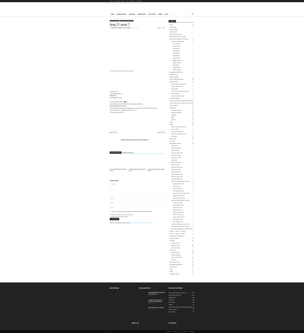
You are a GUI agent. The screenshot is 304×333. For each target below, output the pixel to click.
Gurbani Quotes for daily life (178, 84)
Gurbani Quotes (121, 14)
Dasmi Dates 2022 (177, 202)
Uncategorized (173, 267)
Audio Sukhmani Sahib (176, 34)
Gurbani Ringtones (175, 98)
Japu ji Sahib (173, 138)
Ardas (171, 24)
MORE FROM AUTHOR (127, 152)
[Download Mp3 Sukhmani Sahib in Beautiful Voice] (143, 294)
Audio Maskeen (174, 29)
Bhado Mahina (177, 46)
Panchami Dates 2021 (178, 191)
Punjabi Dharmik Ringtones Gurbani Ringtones (121, 27)
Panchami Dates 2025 (177, 167)
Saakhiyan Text (175, 245)
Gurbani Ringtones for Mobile (156, 307)
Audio (166, 14)
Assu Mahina (176, 43)
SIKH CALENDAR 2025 (177, 179)
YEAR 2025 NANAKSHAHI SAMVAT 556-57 (182, 229)
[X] (115, 31)
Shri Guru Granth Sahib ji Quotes (180, 91)
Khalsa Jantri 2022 (177, 207)
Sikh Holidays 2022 (178, 221)
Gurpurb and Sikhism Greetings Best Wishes (181, 100)
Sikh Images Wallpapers (176, 264)
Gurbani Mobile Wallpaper (177, 79)
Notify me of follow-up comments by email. (122, 214)
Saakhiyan (132, 14)
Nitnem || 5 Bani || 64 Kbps (177, 233)
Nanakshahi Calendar (175, 143)
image (171, 122)
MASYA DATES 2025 (176, 162)
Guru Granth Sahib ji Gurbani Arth (126, 20)
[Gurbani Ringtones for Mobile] (143, 309)
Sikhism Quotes (175, 93)
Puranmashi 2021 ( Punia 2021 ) (181, 193)
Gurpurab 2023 (175, 150)
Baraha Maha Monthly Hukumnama (179, 39)
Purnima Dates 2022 (178, 214)
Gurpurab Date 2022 (178, 205)
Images (160, 14)
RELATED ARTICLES (116, 152)
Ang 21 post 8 (161, 132)
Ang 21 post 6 (113, 132)
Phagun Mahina (177, 62)
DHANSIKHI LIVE (174, 74)
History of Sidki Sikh (176, 257)
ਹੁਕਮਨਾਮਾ (173, 119)
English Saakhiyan (174, 77)
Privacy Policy (139, 1)
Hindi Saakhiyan (174, 105)
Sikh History (173, 250)
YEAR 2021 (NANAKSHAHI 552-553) (180, 181)
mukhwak (173, 115)
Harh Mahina (176, 51)
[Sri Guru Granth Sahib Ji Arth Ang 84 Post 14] (156, 162)
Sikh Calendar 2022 (178, 219)
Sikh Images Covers (175, 262)
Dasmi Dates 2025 (176, 148)
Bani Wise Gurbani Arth (119, 18)
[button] (192, 14)
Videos (171, 271)
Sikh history (152, 14)
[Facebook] (111, 31)
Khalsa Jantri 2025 (176, 157)
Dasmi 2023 (174, 146)
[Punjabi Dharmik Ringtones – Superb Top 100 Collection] (143, 302)
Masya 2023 (174, 160)
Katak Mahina (176, 55)
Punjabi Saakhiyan (174, 238)
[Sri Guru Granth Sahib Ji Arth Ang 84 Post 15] (137, 162)
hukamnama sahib (176, 110)
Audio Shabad (173, 32)
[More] (126, 31)
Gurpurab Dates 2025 (177, 153)
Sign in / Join (112, 1)
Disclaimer (118, 1)
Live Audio (172, 141)
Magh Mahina (176, 58)
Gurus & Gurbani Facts (177, 131)
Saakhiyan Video (175, 248)
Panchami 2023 (175, 165)
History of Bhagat (175, 255)
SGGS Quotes (174, 89)
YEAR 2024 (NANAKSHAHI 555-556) (180, 226)
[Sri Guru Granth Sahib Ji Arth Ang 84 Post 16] (118, 162)
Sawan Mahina (177, 67)
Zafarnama (174, 136)
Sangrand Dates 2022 (178, 217)
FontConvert (132, 1)
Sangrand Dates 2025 (177, 176)
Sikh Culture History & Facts (178, 134)
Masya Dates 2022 (177, 210)
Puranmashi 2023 (175, 172)
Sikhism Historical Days (179, 198)
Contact (123, 1)
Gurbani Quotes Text (176, 86)
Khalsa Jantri (176, 186)
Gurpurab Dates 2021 (178, 183)
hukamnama (173, 108)
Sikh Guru (173, 259)
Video (171, 269)
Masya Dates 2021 (177, 188)
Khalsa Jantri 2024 (176, 155)
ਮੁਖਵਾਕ (172, 117)
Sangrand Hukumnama (177, 41)
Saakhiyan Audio (175, 243)
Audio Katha (173, 27)
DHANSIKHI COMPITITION (176, 72)
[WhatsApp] (122, 31)
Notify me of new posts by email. (119, 216)
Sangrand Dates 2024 (177, 174)
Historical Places (175, 252)
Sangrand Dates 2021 (178, 195)
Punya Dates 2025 (176, 169)
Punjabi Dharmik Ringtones (177, 236)
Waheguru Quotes (174, 274)
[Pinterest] (118, 31)
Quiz (127, 1)
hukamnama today (176, 112)
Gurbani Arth (141, 14)
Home (112, 14)
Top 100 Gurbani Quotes (177, 96)
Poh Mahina (176, 65)
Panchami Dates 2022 (178, 212)
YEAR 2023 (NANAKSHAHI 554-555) (180, 224)
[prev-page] (111, 174)
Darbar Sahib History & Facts (178, 127)
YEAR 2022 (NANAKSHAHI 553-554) (180, 200)
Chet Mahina (176, 48)
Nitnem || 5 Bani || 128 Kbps (178, 231)
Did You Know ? (175, 129)
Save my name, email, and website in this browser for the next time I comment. (131, 211)
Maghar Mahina (177, 60)
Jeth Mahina (176, 53)
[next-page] (113, 174)
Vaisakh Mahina (177, 70)
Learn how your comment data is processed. (141, 222)
